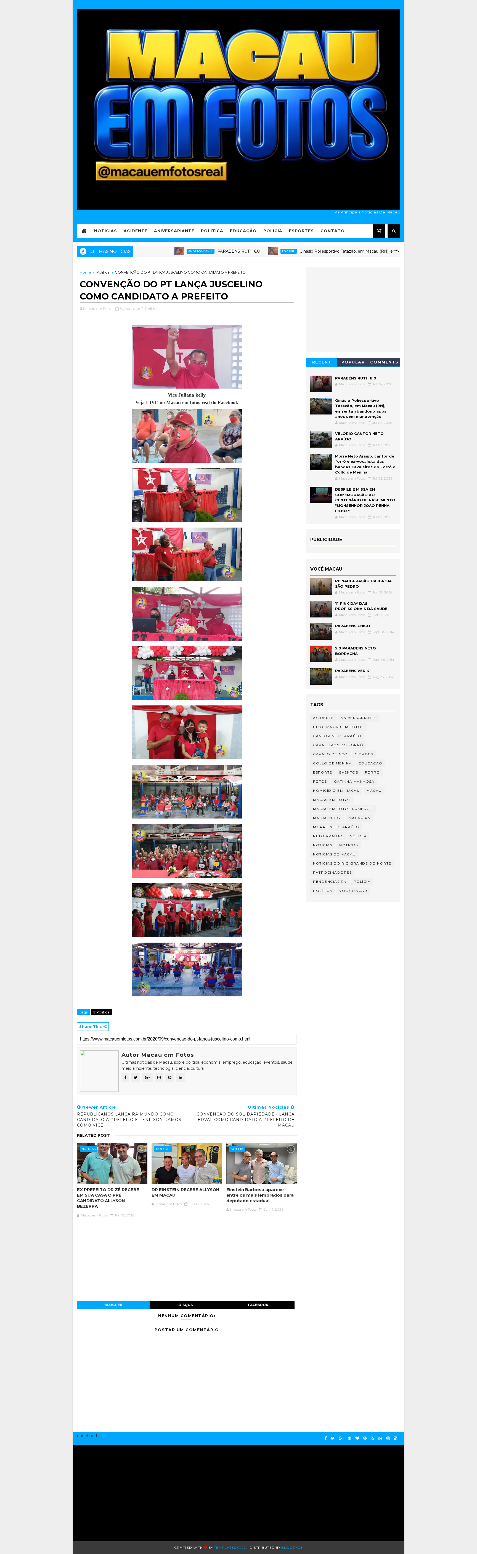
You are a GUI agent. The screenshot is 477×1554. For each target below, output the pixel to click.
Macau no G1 (327, 818)
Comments (384, 362)
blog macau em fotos (338, 727)
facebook (258, 1305)
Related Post (93, 1135)
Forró (372, 772)
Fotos (320, 781)
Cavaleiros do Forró (338, 745)
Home (85, 272)
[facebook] (325, 1438)
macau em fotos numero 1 (343, 809)
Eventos (348, 772)
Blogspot (292, 1547)
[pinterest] (349, 1438)
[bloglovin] (357, 1438)
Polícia (272, 230)
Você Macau (353, 891)
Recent (322, 362)
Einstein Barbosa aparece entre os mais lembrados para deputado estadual (260, 1195)
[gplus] (341, 1438)
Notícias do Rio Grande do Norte (352, 863)
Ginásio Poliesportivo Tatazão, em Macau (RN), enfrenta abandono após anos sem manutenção (343, 251)
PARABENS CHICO (352, 626)
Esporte (240, 251)
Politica (212, 230)
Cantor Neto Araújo (337, 736)
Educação (243, 230)
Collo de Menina (332, 763)
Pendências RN (330, 881)
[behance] (380, 1438)
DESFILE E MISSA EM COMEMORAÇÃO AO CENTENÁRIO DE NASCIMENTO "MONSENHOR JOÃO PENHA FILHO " (365, 500)
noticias (88, 1149)
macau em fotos (332, 800)
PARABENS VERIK (352, 670)
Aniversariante (174, 230)
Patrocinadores (332, 872)
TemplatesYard (230, 1547)
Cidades (364, 754)
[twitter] (333, 1438)
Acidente (135, 230)
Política (103, 272)
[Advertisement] (130, 1490)
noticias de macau (334, 854)
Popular (353, 362)
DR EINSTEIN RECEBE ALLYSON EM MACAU (185, 1192)
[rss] (372, 1438)
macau (374, 790)
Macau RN (360, 818)
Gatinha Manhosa (354, 781)
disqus (186, 1305)
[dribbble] (365, 1438)
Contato (332, 230)
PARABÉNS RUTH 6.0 (190, 251)
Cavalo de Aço (330, 754)
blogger (113, 1305)
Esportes (301, 230)
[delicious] (396, 1438)
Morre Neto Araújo (336, 827)
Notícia (237, 1149)
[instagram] (388, 1438)
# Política (101, 1012)
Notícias (105, 230)
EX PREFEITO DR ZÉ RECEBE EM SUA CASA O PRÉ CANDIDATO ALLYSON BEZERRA (108, 1198)
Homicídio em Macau (336, 790)
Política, (152, 308)
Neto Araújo (328, 836)
